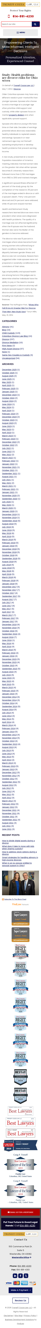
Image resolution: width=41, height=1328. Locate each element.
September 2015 (9, 669)
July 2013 (6, 750)
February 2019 (8, 543)
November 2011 (9, 813)
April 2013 (6, 760)
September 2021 (9, 473)
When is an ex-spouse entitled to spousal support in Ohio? (17, 864)
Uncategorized (8, 358)
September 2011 (9, 820)
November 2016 (9, 628)
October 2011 (8, 817)
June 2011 (7, 829)
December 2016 (9, 624)
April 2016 (6, 646)
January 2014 (8, 732)
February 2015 (8, 691)
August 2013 (8, 747)
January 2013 (8, 769)
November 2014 (9, 700)
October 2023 (8, 420)
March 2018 (7, 577)
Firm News (7, 345)
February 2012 (8, 804)
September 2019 (9, 521)
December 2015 (9, 659)
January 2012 (8, 807)
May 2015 (6, 681)
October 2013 (8, 741)
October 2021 (8, 470)
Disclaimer (8, 1315)
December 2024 (9, 395)
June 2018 (7, 568)
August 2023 (8, 423)
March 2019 (7, 539)
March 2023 (7, 436)
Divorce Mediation (10, 342)
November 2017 (9, 590)
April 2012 (6, 798)
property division (16, 115)
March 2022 (7, 458)
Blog (4, 330)
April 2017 (6, 612)
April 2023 (6, 432)
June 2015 (7, 678)
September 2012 (9, 782)
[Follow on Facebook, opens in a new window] (20, 1275)
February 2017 (8, 618)
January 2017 (8, 621)
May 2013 (6, 757)
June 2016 (7, 640)
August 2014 (8, 709)
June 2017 (7, 606)
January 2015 (8, 694)
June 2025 (7, 379)
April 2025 (6, 385)
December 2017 (9, 587)
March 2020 (7, 508)
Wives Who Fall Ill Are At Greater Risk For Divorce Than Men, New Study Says (20, 308)
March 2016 (7, 650)
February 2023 (8, 439)
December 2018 (9, 549)
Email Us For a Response (21, 1212)
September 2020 (9, 499)
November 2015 (9, 662)
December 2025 (9, 370)
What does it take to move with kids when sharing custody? (18, 847)
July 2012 (6, 788)
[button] (20, 32)
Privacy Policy (30, 1315)
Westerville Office (20, 1257)
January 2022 (8, 464)
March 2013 (7, 763)
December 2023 (9, 417)
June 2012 (7, 791)
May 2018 (6, 571)
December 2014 (9, 697)
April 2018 (6, 574)
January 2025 (8, 392)
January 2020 (8, 511)
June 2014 (7, 716)
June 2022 (7, 451)
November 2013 (9, 738)
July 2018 (6, 565)
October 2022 (8, 445)
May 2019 (6, 533)
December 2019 (9, 514)
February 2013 (8, 766)
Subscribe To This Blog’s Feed (15, 899)
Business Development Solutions (19, 1319)
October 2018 (8, 555)
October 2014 (8, 703)
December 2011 (9, 810)
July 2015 (6, 675)
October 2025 (8, 373)
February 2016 (8, 653)
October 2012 (8, 779)
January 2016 (8, 656)
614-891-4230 (23, 16)
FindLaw (20, 1323)
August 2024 (8, 401)
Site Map (18, 1315)
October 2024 (8, 398)
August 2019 (8, 524)
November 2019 (9, 517)
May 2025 (6, 382)
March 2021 (7, 486)
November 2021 (9, 467)
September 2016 (9, 634)
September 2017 (9, 596)
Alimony (5, 327)
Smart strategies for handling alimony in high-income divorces (20, 858)
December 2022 (9, 442)
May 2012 (6, 794)
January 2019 (8, 546)
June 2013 (7, 754)
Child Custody (8, 333)
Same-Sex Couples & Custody (16, 355)
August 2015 (8, 672)
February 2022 (8, 461)
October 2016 (8, 631)
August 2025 (8, 376)
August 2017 (8, 599)
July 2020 (6, 502)
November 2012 (9, 776)
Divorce (17, 89)
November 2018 (9, 552)
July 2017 (6, 602)
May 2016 (6, 643)
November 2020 (9, 495)
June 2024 (7, 404)
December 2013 (9, 735)
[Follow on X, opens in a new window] (26, 1275)
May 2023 (6, 429)
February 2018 (8, 580)
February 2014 (8, 728)
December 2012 (9, 772)
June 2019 (7, 530)
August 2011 (7, 823)
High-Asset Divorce (11, 349)
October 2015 (8, 665)
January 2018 (8, 584)
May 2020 (6, 505)
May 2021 (6, 483)
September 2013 (9, 744)
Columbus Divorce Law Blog (15, 336)
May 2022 (6, 455)
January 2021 (8, 492)
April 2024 (6, 410)
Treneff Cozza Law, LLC (24, 85)
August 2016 (8, 637)
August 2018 (8, 561)
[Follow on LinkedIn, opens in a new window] (15, 1275)
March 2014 (7, 725)
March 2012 (7, 801)
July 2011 (6, 826)
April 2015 (6, 684)
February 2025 (8, 388)
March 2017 (7, 615)
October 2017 (8, 593)
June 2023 (7, 426)
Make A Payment (19, 1290)
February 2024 (8, 414)
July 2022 (6, 448)
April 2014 (6, 722)
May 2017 (6, 609)
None (4, 352)
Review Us (20, 1300)
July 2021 (6, 480)
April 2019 (6, 536)
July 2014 (6, 713)
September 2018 (9, 558)
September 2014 (9, 706)
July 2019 (6, 527)
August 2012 (8, 785)
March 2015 (7, 687)
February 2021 (8, 489)
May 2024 (6, 407)
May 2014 (6, 719)
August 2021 (8, 477)
